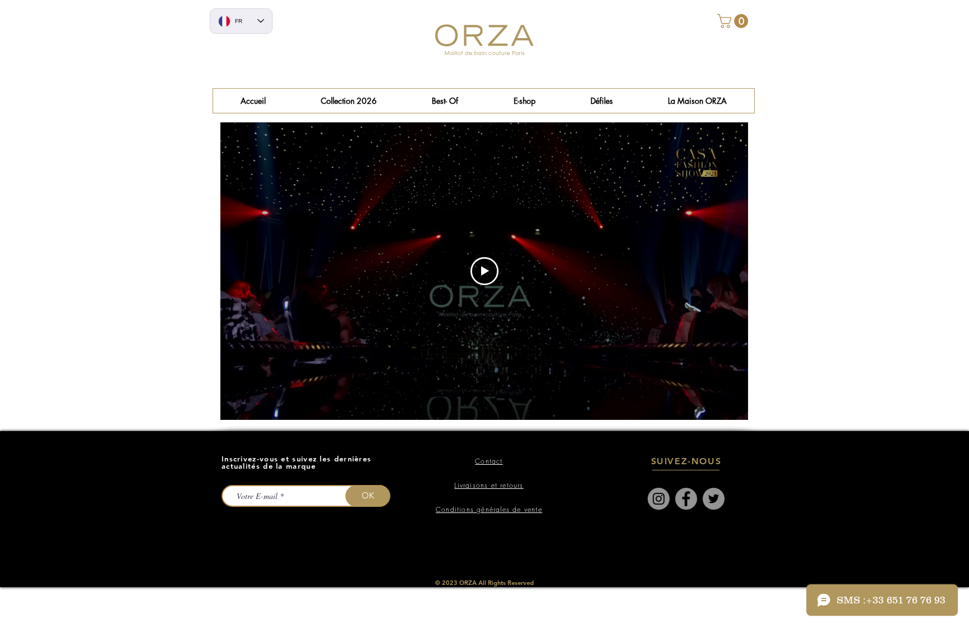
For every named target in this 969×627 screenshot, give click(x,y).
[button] (445, 101)
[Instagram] (659, 499)
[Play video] (484, 271)
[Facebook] (686, 499)
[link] (734, 21)
